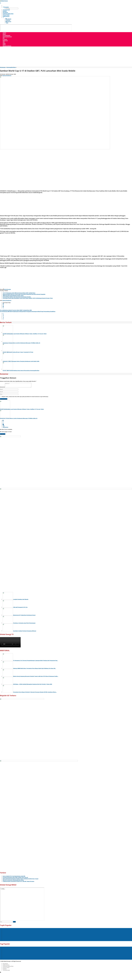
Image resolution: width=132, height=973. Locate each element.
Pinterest (8, 21)
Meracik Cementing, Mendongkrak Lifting (13, 880)
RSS (7, 22)
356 (3, 425)
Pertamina (5, 934)
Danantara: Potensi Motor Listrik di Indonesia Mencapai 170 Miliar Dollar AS (21, 343)
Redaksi (5, 968)
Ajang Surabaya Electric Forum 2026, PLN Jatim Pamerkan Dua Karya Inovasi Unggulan (24, 294)
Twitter (8, 20)
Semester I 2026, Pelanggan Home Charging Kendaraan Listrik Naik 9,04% (21, 361)
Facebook (8, 19)
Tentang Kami (6, 970)
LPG (4, 936)
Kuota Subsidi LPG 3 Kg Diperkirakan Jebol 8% (14, 876)
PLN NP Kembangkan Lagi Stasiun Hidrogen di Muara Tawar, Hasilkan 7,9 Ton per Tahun (24, 333)
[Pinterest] (3, 306)
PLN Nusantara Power (8, 935)
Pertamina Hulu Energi (8, 939)
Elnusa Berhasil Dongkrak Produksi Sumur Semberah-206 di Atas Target (20, 878)
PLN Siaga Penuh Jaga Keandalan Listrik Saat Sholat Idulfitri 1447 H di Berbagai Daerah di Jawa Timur (28, 298)
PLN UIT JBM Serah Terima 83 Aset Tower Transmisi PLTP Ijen (18, 352)
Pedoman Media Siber (8, 966)
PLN (4, 930)
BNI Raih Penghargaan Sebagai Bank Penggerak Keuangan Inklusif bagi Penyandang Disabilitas (27, 311)
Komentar (2, 387)
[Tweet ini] (3, 315)
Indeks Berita (6, 965)
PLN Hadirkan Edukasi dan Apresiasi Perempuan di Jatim (17, 296)
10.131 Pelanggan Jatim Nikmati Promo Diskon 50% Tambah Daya (19, 293)
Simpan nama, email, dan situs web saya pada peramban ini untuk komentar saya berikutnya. (25, 396)
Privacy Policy (6, 967)
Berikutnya (5, 427)
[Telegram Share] (3, 317)
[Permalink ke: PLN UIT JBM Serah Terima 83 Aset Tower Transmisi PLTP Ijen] (8, 350)
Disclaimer (5, 963)
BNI (3, 928)
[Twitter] (3, 305)
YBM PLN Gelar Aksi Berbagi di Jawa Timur (13, 295)
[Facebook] (3, 304)
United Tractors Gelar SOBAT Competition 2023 (16, 310)
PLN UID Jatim (7, 289)
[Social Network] (3, 17)
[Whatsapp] (3, 319)
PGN (4, 940)
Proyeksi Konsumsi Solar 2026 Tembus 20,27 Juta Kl (15, 877)
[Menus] (0, 2)
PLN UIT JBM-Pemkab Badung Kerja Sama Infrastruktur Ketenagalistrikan (21, 370)
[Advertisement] (41, 57)
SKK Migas (5, 937)
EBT (4, 932)
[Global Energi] (4, 1)
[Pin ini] (3, 316)
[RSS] (3, 308)
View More (3, 433)
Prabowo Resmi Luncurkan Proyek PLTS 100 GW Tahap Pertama (18, 881)
